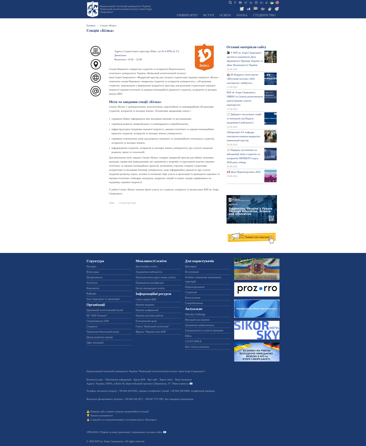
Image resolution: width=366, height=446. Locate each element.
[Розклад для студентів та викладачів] (255, 8)
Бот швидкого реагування (179, 399)
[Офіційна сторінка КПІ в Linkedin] (250, 2)
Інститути (92, 282)
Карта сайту (166, 379)
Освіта (225, 15)
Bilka (112, 203)
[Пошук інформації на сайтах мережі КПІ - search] (229, 2)
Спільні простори (127, 203)
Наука (241, 15)
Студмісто (92, 326)
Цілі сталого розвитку (197, 346)
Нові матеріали (183, 379)
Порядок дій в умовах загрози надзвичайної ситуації (119, 411)
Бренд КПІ (139, 379)
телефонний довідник (203, 390)
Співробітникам (194, 303)
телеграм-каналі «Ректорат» (141, 419)
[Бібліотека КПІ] (269, 8)
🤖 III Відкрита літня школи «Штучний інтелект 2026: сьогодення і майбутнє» (242, 78)
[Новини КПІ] (241, 8)
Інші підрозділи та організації (103, 298)
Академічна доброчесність (199, 325)
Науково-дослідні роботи (149, 315)
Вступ (208, 15)
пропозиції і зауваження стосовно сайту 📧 (142, 432)
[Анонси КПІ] (248, 8)
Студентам (191, 292)
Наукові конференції (147, 310)
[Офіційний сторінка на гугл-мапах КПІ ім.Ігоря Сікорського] (261, 2)
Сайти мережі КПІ (146, 299)
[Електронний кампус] (262, 8)
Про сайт (152, 379)
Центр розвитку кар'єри (99, 337)
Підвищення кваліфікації (150, 282)
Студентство (264, 15)
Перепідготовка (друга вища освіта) (155, 277)
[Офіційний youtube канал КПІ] (240, 2)
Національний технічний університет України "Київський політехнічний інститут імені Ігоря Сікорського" (126, 9)
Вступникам (192, 271)
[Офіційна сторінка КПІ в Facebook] (235, 2)
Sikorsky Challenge (195, 314)
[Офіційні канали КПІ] (245, 2)
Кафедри (91, 293)
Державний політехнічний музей (104, 310)
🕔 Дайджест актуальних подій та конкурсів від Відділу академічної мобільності (244, 118)
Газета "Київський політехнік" (152, 326)
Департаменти (94, 277)
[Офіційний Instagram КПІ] (256, 2)
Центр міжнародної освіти (150, 288)
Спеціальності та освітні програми (204, 330)
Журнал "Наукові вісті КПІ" (151, 331)
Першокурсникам (194, 286)
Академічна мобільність (149, 271)
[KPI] (277, 2)
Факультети (92, 288)
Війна (188, 335)
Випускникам (192, 297)
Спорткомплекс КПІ (97, 321)
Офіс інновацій (95, 342)
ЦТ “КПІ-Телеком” (96, 315)
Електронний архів (146, 321)
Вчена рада (92, 271)
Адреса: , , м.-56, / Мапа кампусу (137, 383)
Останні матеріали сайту (246, 47)
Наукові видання (145, 304)
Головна (90, 25)
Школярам (190, 266)
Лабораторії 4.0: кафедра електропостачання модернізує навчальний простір (243, 136)
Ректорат (91, 266)
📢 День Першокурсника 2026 (243, 171)
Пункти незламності (101, 415)
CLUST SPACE (193, 341)
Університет (187, 15)
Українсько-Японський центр (102, 331)
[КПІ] (272, 2)
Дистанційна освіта (146, 266)
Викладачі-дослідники (197, 319)
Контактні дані (94, 379)
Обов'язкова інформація (118, 379)
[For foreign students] (276, 8)
